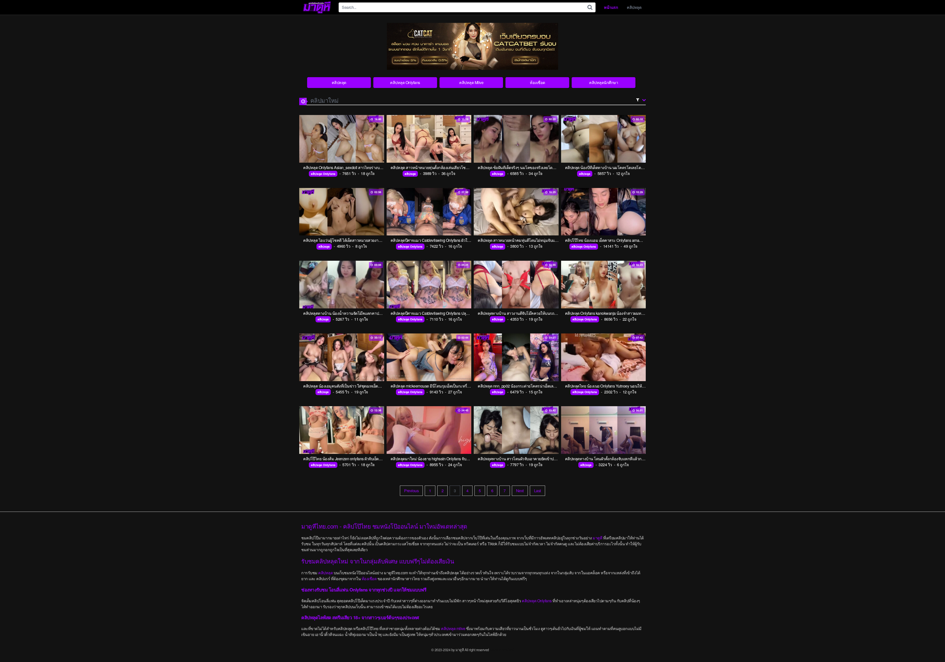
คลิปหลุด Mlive (471, 82)
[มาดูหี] (317, 7)
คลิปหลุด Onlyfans (405, 82)
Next (520, 490)
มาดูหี (597, 538)
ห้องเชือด (537, 82)
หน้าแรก (611, 7)
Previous (411, 490)
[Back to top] (931, 646)
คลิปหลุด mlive (453, 628)
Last (537, 490)
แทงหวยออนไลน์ (502, 649)
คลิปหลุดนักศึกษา (603, 82)
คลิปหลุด (634, 7)
